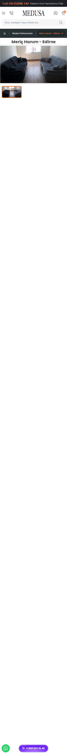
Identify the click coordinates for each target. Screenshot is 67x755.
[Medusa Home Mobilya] (34, 13)
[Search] (61, 22)
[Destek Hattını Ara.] (11, 13)
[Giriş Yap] (56, 13)
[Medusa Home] (4, 33)
